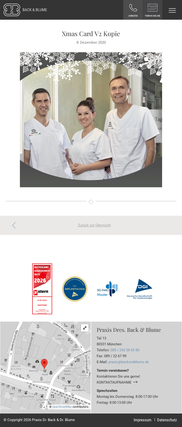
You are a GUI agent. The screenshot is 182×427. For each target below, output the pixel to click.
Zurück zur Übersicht (94, 225)
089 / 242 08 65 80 (124, 350)
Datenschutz (167, 420)
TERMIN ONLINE (152, 15)
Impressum (142, 420)
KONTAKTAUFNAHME (114, 382)
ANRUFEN (133, 15)
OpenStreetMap (62, 406)
